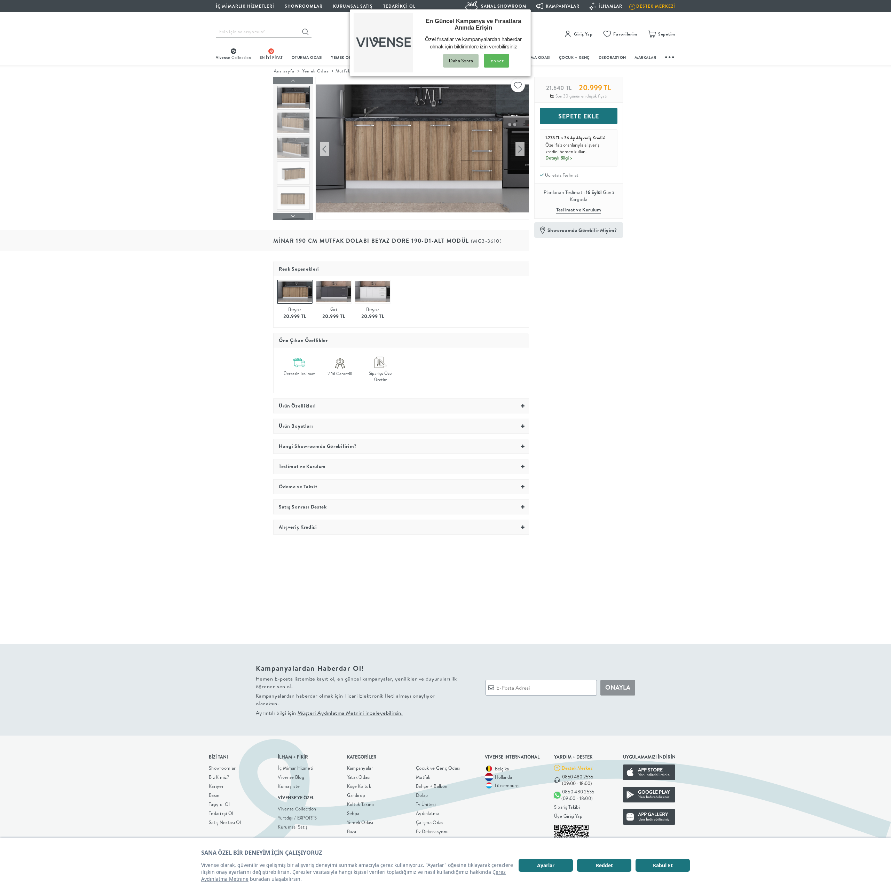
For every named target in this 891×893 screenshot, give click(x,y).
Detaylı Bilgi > (559, 158)
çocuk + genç (574, 57)
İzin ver (496, 60)
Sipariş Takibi (567, 807)
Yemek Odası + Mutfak (326, 71)
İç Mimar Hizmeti (295, 768)
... (670, 56)
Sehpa (353, 813)
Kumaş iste (289, 786)
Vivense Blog (291, 777)
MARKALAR (645, 57)
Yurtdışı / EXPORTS (297, 818)
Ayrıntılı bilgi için (329, 712)
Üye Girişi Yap (568, 816)
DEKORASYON (612, 57)
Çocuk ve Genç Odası (438, 768)
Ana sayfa (284, 71)
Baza (351, 831)
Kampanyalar (360, 768)
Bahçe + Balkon (431, 786)
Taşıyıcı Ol (219, 804)
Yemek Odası (360, 822)
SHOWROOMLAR (304, 6)
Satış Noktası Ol (225, 822)
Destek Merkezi (577, 768)
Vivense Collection (297, 809)
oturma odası (307, 57)
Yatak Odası (358, 777)
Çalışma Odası (430, 822)
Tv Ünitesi (426, 804)
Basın (214, 795)
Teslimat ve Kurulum (578, 209)
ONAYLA (617, 687)
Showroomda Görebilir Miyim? (582, 230)
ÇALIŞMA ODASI (535, 57)
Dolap (422, 795)
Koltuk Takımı (360, 804)
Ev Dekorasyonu (432, 831)
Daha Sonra (461, 60)
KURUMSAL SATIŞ (353, 6)
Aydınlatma (427, 813)
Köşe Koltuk (359, 786)
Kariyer (216, 786)
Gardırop (356, 795)
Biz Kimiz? (219, 777)
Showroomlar (222, 768)
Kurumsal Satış (292, 827)
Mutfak (423, 777)
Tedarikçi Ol (399, 6)
